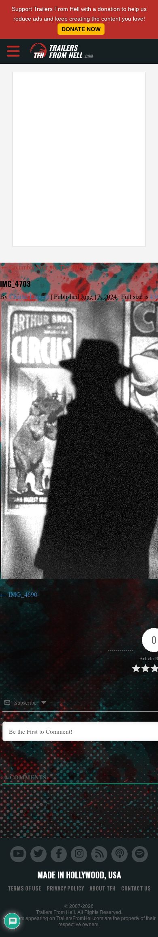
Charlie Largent (29, 296)
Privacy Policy (65, 888)
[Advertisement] (79, 159)
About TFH (102, 888)
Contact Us (136, 888)
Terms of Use (24, 888)
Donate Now (81, 29)
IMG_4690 (23, 594)
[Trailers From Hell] (38, 51)
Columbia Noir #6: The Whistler (46, 267)
